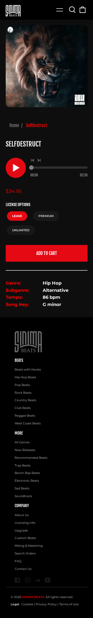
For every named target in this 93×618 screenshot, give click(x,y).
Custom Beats (25, 538)
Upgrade (21, 530)
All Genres (22, 442)
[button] (72, 9)
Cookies (27, 604)
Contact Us (23, 569)
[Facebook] (17, 580)
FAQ (18, 561)
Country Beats (25, 400)
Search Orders (25, 553)
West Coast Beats (28, 423)
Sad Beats (22, 488)
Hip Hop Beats (25, 377)
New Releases (25, 450)
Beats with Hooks (28, 369)
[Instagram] (28, 580)
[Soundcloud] (37, 580)
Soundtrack (23, 496)
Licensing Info (25, 523)
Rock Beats (23, 392)
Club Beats (23, 408)
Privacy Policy (46, 604)
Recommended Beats (31, 458)
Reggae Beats (25, 415)
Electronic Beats (27, 480)
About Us (22, 515)
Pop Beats (22, 385)
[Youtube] (48, 580)
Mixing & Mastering (29, 545)
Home (14, 125)
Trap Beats (23, 465)
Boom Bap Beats (27, 473)
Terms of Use (69, 604)
